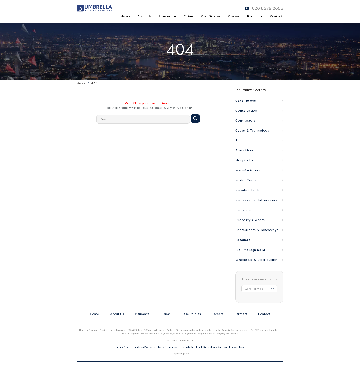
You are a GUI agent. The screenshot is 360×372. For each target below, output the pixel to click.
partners (254, 16)
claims (188, 16)
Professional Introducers (257, 200)
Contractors (246, 120)
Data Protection (187, 347)
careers (234, 16)
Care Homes (246, 101)
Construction (246, 111)
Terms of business (167, 347)
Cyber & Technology (252, 130)
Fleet (240, 140)
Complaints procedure (143, 347)
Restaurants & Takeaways (257, 230)
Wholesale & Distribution (256, 260)
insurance (167, 16)
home (125, 16)
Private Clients (248, 190)
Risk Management (251, 250)
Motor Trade (246, 180)
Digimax (185, 353)
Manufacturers (248, 170)
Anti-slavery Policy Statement (213, 347)
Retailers (243, 240)
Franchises (245, 150)
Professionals (247, 210)
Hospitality (245, 160)
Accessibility (237, 347)
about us (144, 16)
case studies (210, 16)
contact (276, 16)
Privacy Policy (122, 347)
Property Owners (250, 220)
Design (174, 353)
